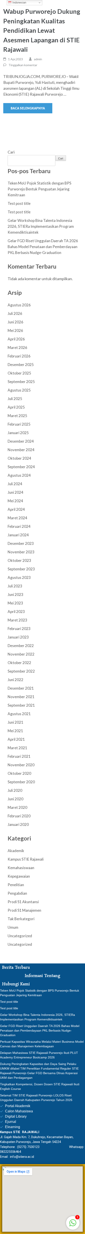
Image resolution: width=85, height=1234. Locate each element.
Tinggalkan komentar (22, 65)
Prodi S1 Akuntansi (23, 901)
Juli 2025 (15, 398)
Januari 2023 (18, 637)
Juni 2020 (15, 799)
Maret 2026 (17, 347)
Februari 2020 (19, 816)
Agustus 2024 (19, 475)
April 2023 (16, 611)
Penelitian (16, 884)
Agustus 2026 (19, 305)
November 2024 (21, 449)
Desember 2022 (21, 645)
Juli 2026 (15, 313)
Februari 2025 (19, 424)
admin (38, 59)
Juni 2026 (15, 322)
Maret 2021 (17, 748)
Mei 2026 (15, 330)
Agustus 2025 (19, 390)
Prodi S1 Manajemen (24, 910)
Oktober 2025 (19, 373)
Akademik (16, 850)
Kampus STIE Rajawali (26, 859)
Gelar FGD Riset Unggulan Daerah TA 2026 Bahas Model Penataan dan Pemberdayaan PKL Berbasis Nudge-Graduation (43, 246)
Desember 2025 (21, 364)
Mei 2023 (15, 603)
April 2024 (16, 509)
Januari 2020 (18, 824)
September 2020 (21, 782)
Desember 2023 (21, 543)
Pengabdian (17, 893)
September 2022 (21, 671)
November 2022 (21, 654)
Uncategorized (20, 936)
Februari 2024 (19, 526)
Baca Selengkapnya (28, 108)
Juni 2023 (15, 594)
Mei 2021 (15, 730)
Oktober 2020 (19, 773)
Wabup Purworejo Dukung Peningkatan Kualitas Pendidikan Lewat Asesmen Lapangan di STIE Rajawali (41, 30)
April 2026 (16, 339)
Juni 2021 (15, 722)
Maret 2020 (17, 807)
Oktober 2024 (19, 458)
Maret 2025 (17, 415)
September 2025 (21, 381)
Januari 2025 (18, 432)
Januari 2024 (18, 535)
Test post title (19, 203)
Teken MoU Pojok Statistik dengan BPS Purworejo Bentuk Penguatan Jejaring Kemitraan (39, 189)
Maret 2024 (17, 518)
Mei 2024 (15, 501)
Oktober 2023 (19, 560)
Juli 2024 (15, 484)
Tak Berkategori (21, 918)
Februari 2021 (19, 756)
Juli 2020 (15, 790)
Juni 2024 (15, 492)
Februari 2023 (19, 628)
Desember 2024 (21, 441)
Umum (13, 927)
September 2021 (21, 705)
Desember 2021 (21, 688)
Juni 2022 (15, 679)
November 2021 (21, 696)
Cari (11, 152)
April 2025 (16, 407)
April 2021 (16, 739)
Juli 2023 (15, 586)
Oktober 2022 (19, 662)
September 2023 (21, 569)
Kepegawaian (19, 876)
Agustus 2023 (19, 577)
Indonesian (19, 2)
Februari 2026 (19, 356)
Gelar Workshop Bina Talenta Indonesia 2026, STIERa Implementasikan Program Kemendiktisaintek (41, 226)
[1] (72, 1224)
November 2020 (21, 765)
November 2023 (21, 552)
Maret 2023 (17, 620)
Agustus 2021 (19, 713)
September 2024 (21, 466)
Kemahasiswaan (21, 867)
